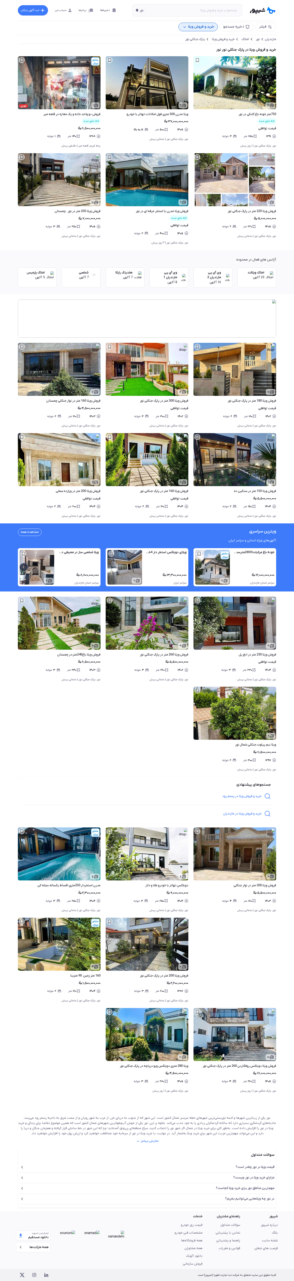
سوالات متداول (230, 1225)
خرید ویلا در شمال (198, 1128)
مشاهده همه (30, 532)
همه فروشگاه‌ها (192, 1240)
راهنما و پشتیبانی (228, 1240)
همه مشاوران (193, 1248)
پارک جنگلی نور (195, 39)
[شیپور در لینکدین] (46, 1275)
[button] (139, 10)
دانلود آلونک (194, 1256)
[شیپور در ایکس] (22, 1275)
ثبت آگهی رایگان (30, 10)
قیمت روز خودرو (192, 1225)
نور (258, 39)
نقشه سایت (270, 1240)
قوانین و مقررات (229, 1248)
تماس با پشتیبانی (228, 1233)
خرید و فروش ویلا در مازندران (242, 813)
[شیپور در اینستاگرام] (34, 1275)
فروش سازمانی (193, 1264)
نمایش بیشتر (150, 1141)
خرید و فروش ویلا (223, 39)
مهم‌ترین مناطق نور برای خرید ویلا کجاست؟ (245, 1188)
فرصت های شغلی (266, 1248)
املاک (245, 39)
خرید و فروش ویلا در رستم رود (242, 796)
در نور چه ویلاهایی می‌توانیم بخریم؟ (249, 1199)
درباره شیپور (269, 1225)
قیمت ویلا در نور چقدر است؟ (255, 1167)
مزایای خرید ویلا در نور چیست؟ (253, 1177)
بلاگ (275, 1233)
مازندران (270, 39)
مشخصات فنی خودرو (189, 1233)
